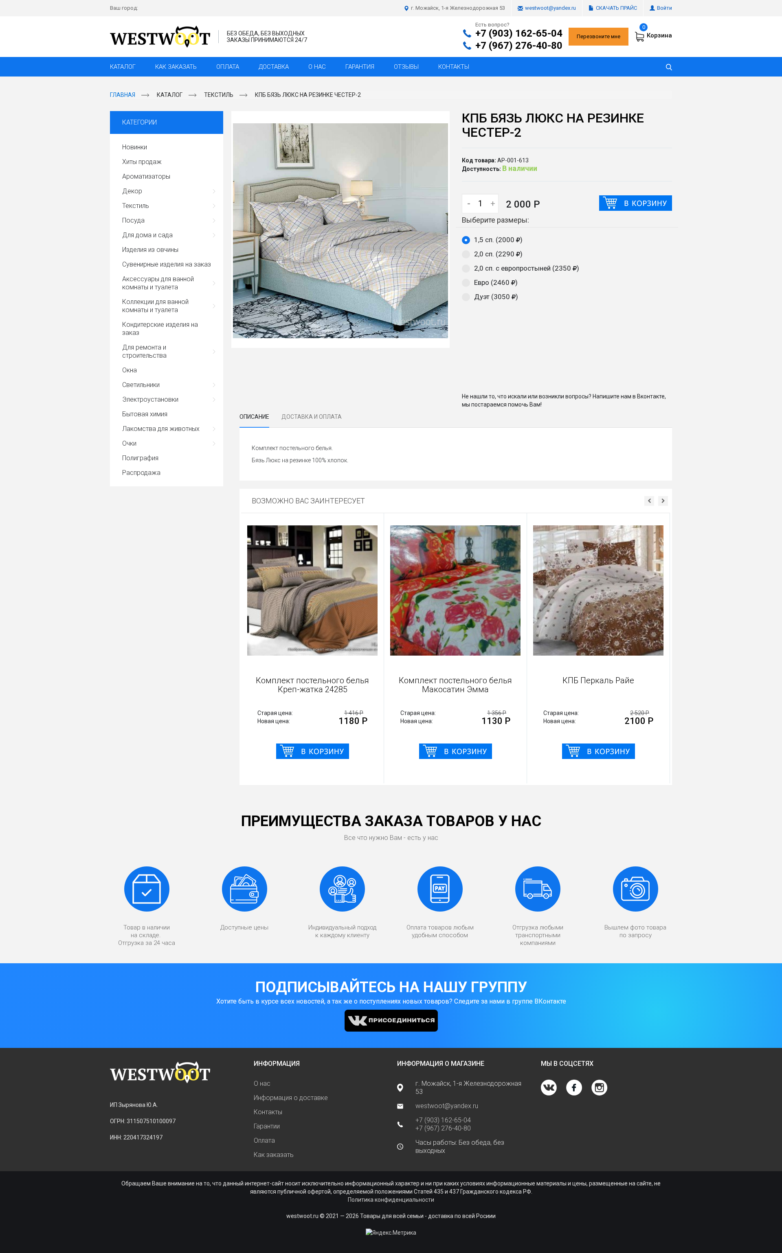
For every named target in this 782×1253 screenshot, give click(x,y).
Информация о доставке (291, 1098)
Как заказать (176, 66)
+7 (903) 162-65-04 (518, 33)
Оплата (227, 66)
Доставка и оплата (311, 416)
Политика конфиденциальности (391, 1199)
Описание (254, 416)
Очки (129, 443)
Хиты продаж (142, 162)
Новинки (134, 147)
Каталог (123, 66)
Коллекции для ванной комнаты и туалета (155, 306)
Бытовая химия (144, 414)
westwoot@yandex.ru (550, 8)
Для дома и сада (147, 235)
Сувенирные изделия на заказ (166, 264)
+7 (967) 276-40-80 (518, 45)
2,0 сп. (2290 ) (498, 254)
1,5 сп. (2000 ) (498, 240)
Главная (122, 95)
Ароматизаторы (146, 176)
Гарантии (267, 1126)
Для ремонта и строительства (144, 351)
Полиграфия (140, 458)
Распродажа (141, 473)
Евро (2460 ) (496, 282)
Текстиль (218, 95)
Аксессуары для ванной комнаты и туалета (158, 283)
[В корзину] (635, 203)
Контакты (453, 66)
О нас (317, 66)
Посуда (133, 220)
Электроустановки (150, 399)
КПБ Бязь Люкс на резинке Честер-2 (308, 95)
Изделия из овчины (150, 250)
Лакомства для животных (161, 429)
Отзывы (406, 66)
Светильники (141, 385)
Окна (129, 370)
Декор (132, 191)
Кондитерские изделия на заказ (160, 329)
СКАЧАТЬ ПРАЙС (616, 8)
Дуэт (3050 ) (496, 297)
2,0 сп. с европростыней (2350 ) (526, 268)
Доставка (274, 66)
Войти (664, 8)
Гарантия (359, 66)
